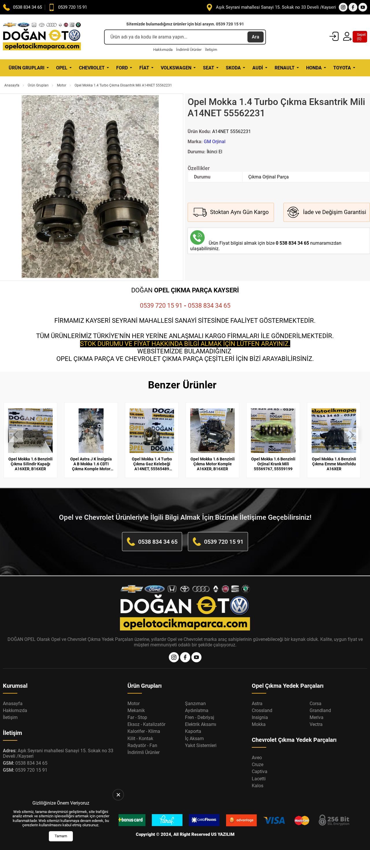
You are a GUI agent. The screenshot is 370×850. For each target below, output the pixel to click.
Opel (61, 68)
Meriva (316, 717)
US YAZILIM (222, 834)
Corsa (315, 703)
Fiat (144, 68)
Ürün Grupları (27, 68)
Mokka (259, 724)
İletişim (211, 49)
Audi (257, 68)
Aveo (257, 757)
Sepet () (360, 37)
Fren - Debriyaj (199, 717)
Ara (255, 37)
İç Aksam (194, 738)
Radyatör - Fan (142, 745)
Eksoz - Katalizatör (146, 724)
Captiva (259, 771)
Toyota (342, 68)
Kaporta (193, 731)
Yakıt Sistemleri (201, 745)
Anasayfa (11, 85)
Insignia (260, 717)
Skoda (233, 68)
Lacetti (259, 778)
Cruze (257, 764)
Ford (122, 68)
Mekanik (136, 710)
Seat (208, 68)
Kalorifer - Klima (143, 731)
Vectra (316, 724)
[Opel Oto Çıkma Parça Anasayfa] (42, 36)
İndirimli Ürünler (188, 49)
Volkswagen (176, 68)
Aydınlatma (196, 710)
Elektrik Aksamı (200, 724)
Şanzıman (195, 703)
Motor (61, 85)
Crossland (262, 710)
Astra (257, 703)
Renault (285, 68)
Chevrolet (92, 68)
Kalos (257, 785)
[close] (118, 795)
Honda (314, 68)
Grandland (320, 710)
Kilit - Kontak (140, 738)
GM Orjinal (214, 141)
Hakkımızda (163, 49)
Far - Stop (137, 717)
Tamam (61, 836)
